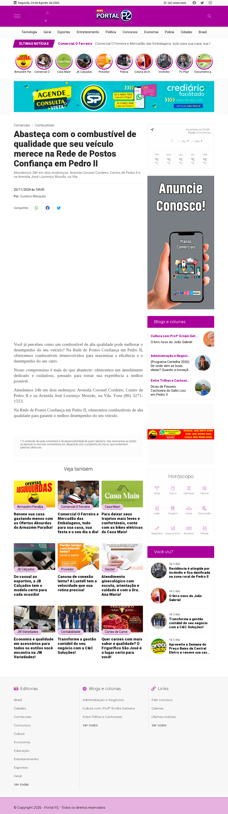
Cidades (186, 32)
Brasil (203, 32)
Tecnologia (29, 32)
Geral (47, 32)
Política (111, 32)
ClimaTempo (203, 132)
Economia (151, 32)
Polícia (169, 32)
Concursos (130, 32)
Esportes (64, 32)
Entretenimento (88, 32)
